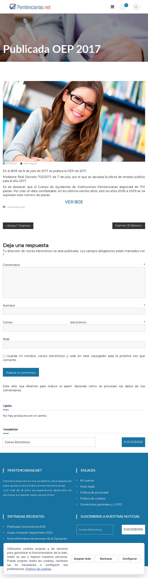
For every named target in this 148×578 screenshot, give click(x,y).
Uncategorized (16, 206)
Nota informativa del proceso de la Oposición (37, 538)
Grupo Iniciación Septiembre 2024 (30, 532)
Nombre (74, 305)
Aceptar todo (82, 558)
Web (6, 339)
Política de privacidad (94, 492)
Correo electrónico (74, 322)
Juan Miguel (30, 163)
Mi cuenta (87, 480)
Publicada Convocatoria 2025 (26, 526)
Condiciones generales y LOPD (101, 504)
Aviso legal (87, 486)
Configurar (130, 558)
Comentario (74, 265)
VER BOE (74, 202)
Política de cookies (92, 498)
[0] (122, 7)
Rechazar (106, 558)
